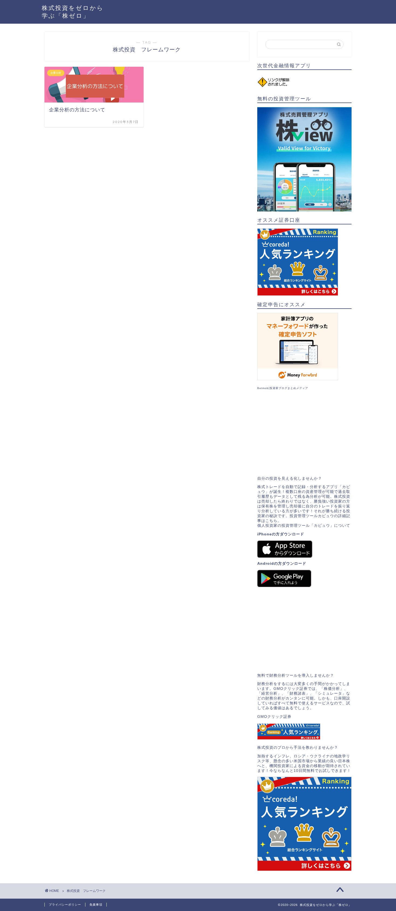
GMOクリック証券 (274, 717)
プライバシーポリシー (65, 904)
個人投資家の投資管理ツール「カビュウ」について (303, 526)
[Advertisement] (304, 433)
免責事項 (95, 904)
